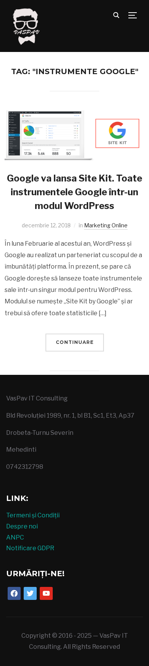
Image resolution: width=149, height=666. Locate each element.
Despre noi (22, 526)
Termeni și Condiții (33, 515)
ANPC (15, 537)
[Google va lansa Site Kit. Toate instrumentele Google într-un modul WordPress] (75, 115)
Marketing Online (106, 225)
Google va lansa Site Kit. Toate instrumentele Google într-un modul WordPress (74, 192)
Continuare (75, 342)
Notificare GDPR (30, 548)
